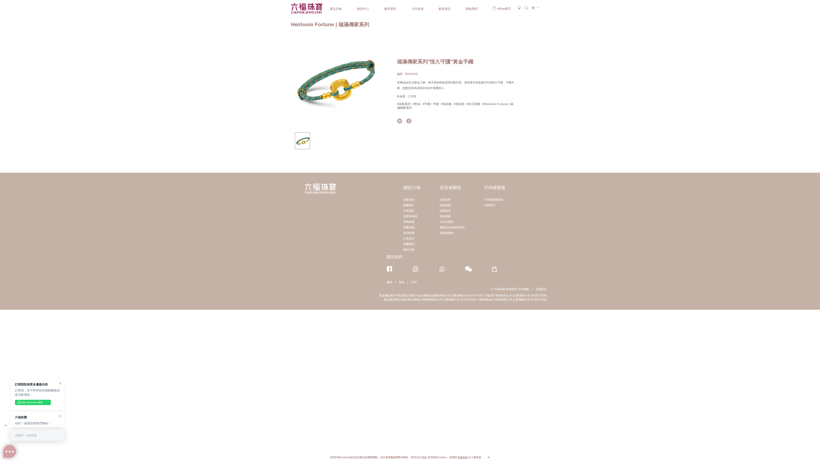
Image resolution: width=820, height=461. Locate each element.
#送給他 (459, 104)
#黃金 (416, 104)
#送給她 (446, 104)
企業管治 (489, 205)
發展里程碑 (410, 216)
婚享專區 (390, 8)
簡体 (401, 282)
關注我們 (394, 257)
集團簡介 (408, 205)
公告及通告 (447, 221)
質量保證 (408, 227)
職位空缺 (408, 249)
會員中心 (363, 8)
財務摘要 (445, 205)
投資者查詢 (447, 233)
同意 (424, 457)
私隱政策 (541, 289)
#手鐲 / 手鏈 (431, 104)
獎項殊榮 (408, 233)
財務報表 (445, 210)
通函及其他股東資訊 (452, 227)
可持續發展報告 (493, 199)
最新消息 (408, 199)
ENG (414, 282)
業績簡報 (445, 216)
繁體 (389, 282)
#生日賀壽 (473, 104)
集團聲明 (408, 244)
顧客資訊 (445, 8)
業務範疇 (408, 221)
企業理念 (408, 210)
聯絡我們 (472, 8)
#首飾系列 (404, 104)
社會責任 (408, 238)
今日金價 (417, 8)
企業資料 (445, 199)
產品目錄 (336, 8)
